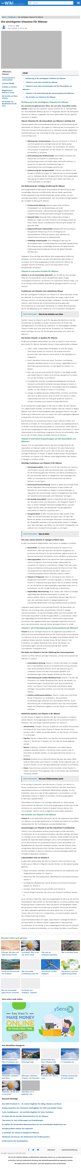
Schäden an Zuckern (9, 87)
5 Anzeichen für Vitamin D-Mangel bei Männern (20, 1133)
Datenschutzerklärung (69, 1150)
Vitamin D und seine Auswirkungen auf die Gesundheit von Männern (47, 87)
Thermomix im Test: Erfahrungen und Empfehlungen (22, 1120)
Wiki (17, 26)
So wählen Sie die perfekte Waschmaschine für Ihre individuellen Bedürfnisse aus (34, 1124)
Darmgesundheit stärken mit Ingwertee (17, 1129)
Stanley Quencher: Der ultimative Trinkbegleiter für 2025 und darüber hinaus (32, 1108)
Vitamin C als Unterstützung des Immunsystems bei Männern (48, 93)
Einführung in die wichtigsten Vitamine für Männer (44, 78)
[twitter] (33, 1149)
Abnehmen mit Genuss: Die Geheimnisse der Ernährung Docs (26, 1137)
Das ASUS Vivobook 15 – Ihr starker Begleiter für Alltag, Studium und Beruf (31, 1104)
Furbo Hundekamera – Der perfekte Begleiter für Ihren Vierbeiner (27, 1112)
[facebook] (28, 1149)
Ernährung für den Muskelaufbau (15, 1141)
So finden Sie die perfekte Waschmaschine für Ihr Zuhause (25, 1116)
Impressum (51, 1150)
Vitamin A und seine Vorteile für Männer (40, 82)
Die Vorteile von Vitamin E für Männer (39, 97)
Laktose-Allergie (8, 83)
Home (4, 17)
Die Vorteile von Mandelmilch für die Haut (9, 104)
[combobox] (52, 3)
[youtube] (38, 1149)
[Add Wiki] (7, 3)
